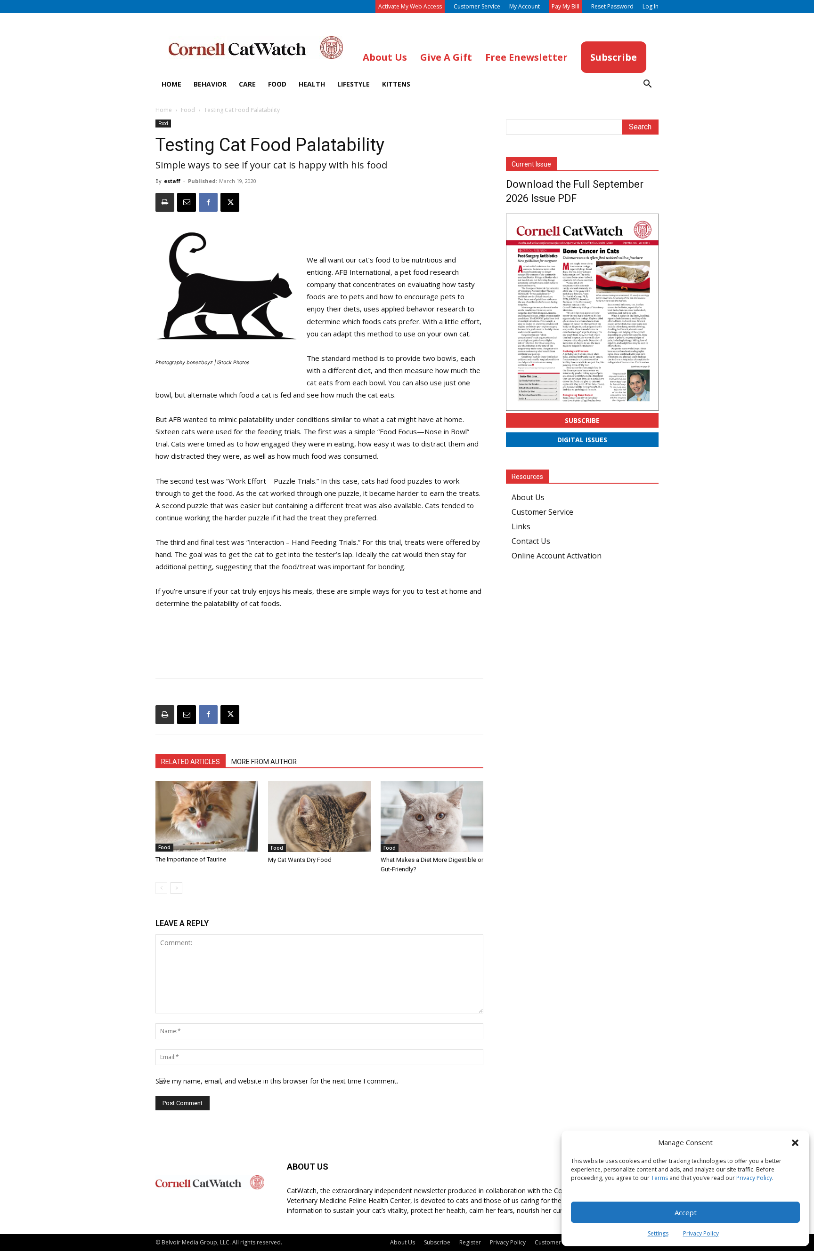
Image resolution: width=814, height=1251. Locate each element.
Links (521, 526)
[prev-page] (161, 888)
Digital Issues (582, 439)
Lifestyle (353, 84)
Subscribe (582, 420)
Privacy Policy (754, 1178)
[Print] (164, 202)
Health (312, 84)
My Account (524, 6)
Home (171, 84)
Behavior (210, 84)
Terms (659, 1178)
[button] (795, 1142)
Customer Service (477, 6)
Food (277, 84)
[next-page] (176, 888)
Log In (651, 6)
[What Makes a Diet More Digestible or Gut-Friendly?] (432, 816)
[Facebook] (208, 202)
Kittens (396, 84)
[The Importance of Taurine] (206, 816)
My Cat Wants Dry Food (300, 859)
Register (470, 1242)
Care (247, 84)
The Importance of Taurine (190, 859)
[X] (229, 202)
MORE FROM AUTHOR (264, 761)
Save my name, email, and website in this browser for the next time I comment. (276, 1080)
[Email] (186, 202)
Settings (658, 1233)
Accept (686, 1212)
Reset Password (612, 6)
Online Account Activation (557, 555)
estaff (172, 180)
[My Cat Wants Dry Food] (319, 816)
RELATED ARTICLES (190, 761)
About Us (528, 497)
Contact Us (531, 541)
